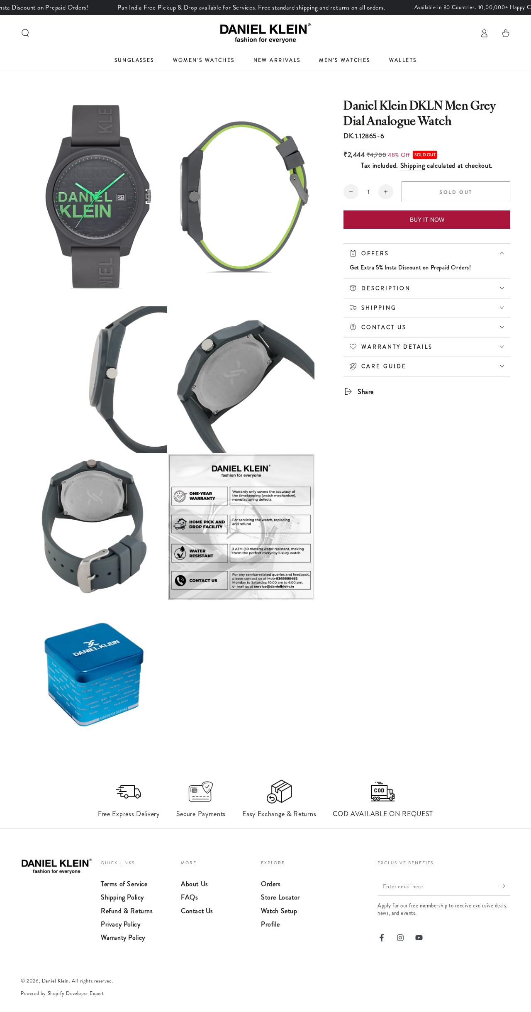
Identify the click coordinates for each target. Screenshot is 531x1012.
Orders (271, 884)
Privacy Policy (120, 924)
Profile (270, 924)
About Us (194, 884)
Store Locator (280, 897)
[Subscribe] (505, 886)
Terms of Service (124, 884)
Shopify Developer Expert (76, 993)
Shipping (412, 165)
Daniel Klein (55, 981)
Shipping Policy (122, 897)
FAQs (189, 897)
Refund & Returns (127, 911)
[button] (25, 33)
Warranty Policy (123, 937)
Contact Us (197, 911)
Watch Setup (279, 911)
